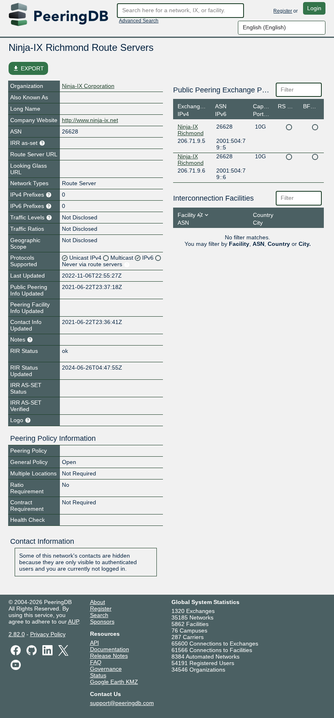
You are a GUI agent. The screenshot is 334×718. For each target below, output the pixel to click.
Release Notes (109, 655)
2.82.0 (17, 634)
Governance (106, 668)
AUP (73, 621)
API (94, 642)
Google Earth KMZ (114, 682)
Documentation (109, 649)
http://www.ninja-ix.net (90, 120)
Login (314, 8)
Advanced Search (138, 21)
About (97, 602)
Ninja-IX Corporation (88, 86)
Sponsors (102, 621)
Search (99, 615)
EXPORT (28, 68)
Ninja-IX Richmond (191, 129)
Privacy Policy (48, 634)
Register (282, 11)
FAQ (95, 662)
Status (98, 675)
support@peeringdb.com (122, 703)
